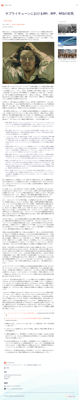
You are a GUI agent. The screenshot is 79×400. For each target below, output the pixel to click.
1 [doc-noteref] (29, 86)
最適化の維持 (62, 34)
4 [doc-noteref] (8, 118)
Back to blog (8, 21)
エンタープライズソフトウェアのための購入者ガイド (21, 313)
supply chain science (18, 24)
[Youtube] (8, 368)
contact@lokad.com (17, 389)
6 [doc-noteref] (2, 273)
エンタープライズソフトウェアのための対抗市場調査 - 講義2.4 (24, 318)
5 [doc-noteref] (33, 228)
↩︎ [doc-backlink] (8, 315)
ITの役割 (60, 47)
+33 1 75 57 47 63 (15, 386)
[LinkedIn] (5, 368)
